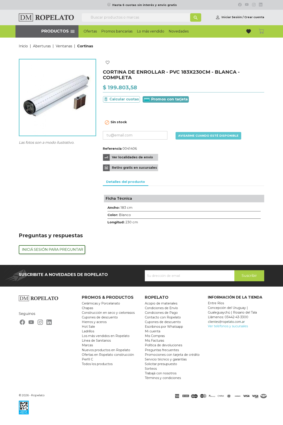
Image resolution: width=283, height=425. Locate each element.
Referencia (112, 148)
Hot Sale (88, 327)
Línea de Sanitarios (96, 341)
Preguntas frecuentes (162, 350)
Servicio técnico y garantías (166, 359)
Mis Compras (155, 336)
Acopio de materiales (161, 303)
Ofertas (90, 31)
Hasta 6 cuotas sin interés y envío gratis (144, 5)
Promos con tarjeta (169, 99)
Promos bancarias (116, 31)
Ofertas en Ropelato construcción (108, 355)
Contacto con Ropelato (163, 317)
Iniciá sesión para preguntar (52, 249)
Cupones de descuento (100, 317)
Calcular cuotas (124, 99)
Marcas (87, 345)
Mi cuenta (152, 331)
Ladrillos (88, 331)
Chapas (87, 308)
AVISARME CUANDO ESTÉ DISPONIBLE (208, 135)
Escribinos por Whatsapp (164, 327)
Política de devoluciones (163, 345)
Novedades (179, 31)
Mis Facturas (154, 341)
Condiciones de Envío (161, 308)
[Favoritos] (249, 32)
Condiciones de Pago (161, 313)
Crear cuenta (254, 17)
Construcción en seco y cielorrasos (108, 313)
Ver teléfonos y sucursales (228, 326)
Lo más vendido (150, 31)
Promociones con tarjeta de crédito (172, 355)
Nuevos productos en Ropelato (106, 350)
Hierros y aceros (94, 322)
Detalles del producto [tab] (125, 182)
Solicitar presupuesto (161, 364)
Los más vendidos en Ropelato (106, 336)
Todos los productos (97, 364)
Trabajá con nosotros (160, 373)
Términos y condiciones (163, 378)
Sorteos (151, 369)
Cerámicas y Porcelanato (101, 303)
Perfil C (87, 359)
